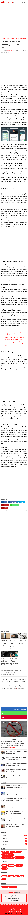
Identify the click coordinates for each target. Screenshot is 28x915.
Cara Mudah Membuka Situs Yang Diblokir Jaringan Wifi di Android (12, 724)
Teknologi (14, 844)
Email (5, 507)
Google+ (6, 505)
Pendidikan (13, 887)
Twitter (22, 502)
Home (6, 907)
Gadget (4, 865)
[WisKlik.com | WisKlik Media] (7, 2)
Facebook (13, 502)
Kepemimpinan (19, 857)
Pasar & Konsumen (16, 851)
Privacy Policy (11, 909)
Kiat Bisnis (5, 851)
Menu (24, 2)
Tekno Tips (19, 865)
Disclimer (21, 907)
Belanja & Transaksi (7, 857)
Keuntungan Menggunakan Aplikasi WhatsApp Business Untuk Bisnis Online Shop (14, 343)
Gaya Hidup (14, 841)
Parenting (5, 887)
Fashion (11, 876)
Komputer (11, 865)
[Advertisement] (14, 22)
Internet (4, 868)
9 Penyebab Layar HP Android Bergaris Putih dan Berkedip (5, 643)
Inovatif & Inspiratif (7, 854)
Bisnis (14, 835)
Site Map (19, 909)
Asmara (4, 876)
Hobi (16, 876)
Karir (21, 876)
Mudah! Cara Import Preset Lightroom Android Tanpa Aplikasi (14, 661)
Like (5, 502)
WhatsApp (15, 505)
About (10, 907)
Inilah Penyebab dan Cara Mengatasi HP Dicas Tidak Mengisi (5, 661)
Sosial (3, 879)
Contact (15, 907)
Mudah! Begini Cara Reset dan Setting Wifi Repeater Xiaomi (22, 643)
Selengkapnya (11, 747)
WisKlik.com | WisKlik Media (14, 911)
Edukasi (14, 838)
